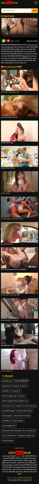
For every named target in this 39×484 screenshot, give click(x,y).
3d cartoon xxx (30, 431)
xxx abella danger (8, 411)
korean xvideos (17, 421)
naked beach (19, 448)
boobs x (22, 396)
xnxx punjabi (6, 416)
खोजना (35, 11)
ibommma (6, 386)
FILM (9, 2)
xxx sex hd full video (25, 411)
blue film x (6, 391)
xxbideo (19, 406)
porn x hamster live (9, 435)
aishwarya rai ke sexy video (12, 431)
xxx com (19, 456)
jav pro (24, 386)
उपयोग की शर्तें (22, 478)
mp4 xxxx (16, 386)
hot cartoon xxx (30, 406)
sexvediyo (5, 421)
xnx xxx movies (7, 440)
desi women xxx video (22, 416)
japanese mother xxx (26, 435)
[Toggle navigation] (36, 2)
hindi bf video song (9, 396)
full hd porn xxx (7, 406)
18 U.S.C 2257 (12, 478)
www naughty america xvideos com (15, 401)
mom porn (16, 391)
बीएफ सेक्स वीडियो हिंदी (21, 381)
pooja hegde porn (8, 426)
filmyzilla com (7, 381)
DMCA (29, 478)
